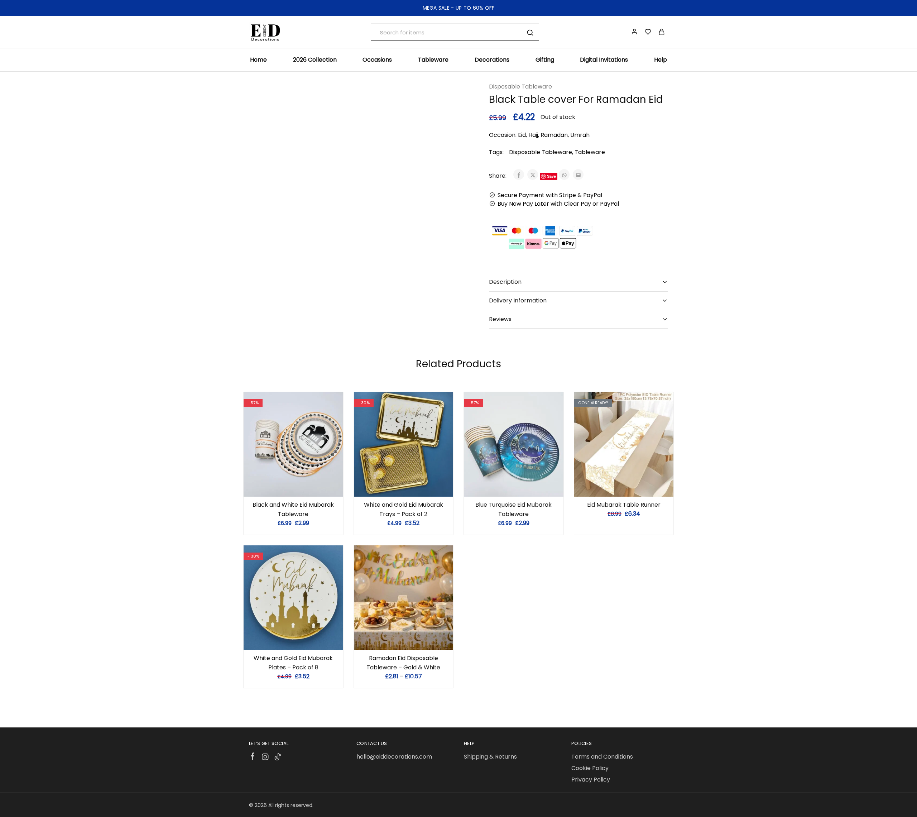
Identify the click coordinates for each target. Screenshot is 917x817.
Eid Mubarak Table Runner (624, 505)
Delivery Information (518, 300)
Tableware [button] (433, 60)
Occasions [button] (377, 60)
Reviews (500, 319)
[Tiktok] (278, 757)
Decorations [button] (492, 60)
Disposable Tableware (520, 86)
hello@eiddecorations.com (394, 756)
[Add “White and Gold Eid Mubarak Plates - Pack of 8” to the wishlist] (302, 639)
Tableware (590, 152)
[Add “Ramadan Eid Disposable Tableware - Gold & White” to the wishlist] (412, 639)
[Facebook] (252, 757)
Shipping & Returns (490, 756)
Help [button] (660, 60)
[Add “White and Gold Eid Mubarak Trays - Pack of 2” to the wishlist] (412, 486)
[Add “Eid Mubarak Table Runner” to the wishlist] (632, 486)
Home (258, 60)
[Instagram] (265, 757)
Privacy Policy (590, 779)
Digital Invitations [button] (604, 60)
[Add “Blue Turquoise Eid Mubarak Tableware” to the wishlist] (522, 486)
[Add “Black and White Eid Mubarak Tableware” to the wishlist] (302, 486)
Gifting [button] (545, 60)
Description (505, 282)
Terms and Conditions (602, 756)
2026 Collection (315, 60)
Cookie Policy (590, 768)
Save (551, 176)
